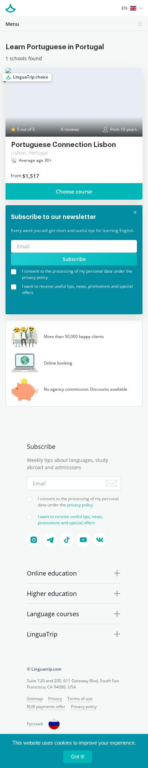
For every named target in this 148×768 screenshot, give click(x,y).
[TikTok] (67, 540)
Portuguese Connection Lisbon (63, 144)
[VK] (100, 540)
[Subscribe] (111, 483)
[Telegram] (50, 540)
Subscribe (74, 259)
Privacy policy (84, 706)
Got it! (77, 756)
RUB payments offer (46, 706)
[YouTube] (83, 540)
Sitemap (35, 699)
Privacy (55, 699)
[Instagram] (34, 540)
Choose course (74, 191)
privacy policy (80, 505)
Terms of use (80, 699)
